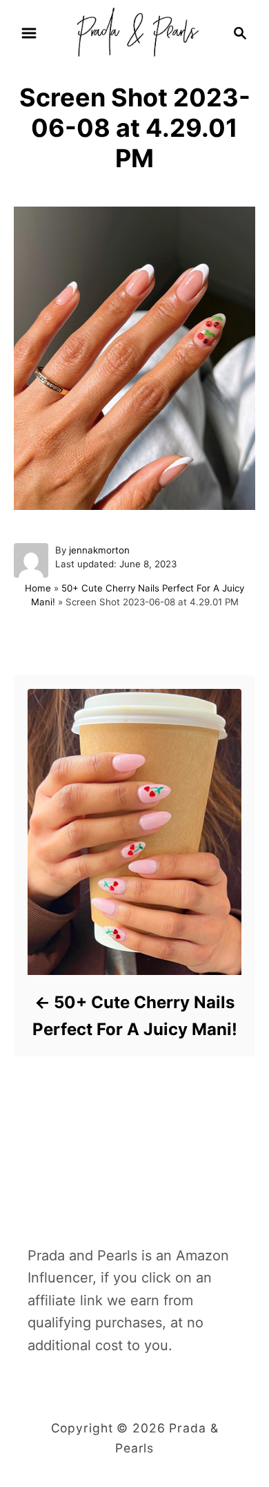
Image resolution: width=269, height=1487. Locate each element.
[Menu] (29, 33)
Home (38, 588)
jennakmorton (99, 550)
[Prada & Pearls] (134, 31)
